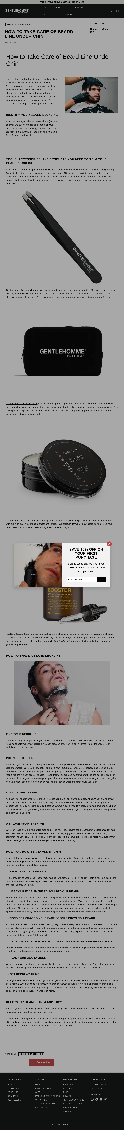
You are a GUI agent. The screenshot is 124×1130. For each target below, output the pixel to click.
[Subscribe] (101, 580)
